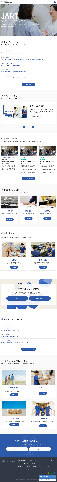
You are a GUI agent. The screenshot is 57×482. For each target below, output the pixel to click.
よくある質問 (26, 463)
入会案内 (34, 466)
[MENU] (55, 2)
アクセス (39, 466)
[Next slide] (33, 127)
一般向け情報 (51, 460)
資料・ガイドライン (17, 449)
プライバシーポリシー (47, 466)
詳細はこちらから (35, 120)
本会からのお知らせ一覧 (28, 84)
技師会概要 (33, 463)
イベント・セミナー (43, 460)
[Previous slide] (24, 127)
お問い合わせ (40, 449)
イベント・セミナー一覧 (28, 178)
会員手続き (20, 463)
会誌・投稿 (30, 460)
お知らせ (35, 460)
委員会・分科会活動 (22, 460)
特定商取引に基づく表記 (22, 469)
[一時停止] (27, 127)
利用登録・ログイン (39, 298)
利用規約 (29, 469)
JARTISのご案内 (17, 298)
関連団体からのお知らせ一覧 (28, 349)
